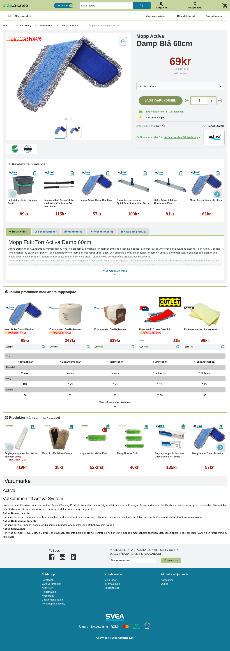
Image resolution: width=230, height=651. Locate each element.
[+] (220, 100)
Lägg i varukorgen (160, 100)
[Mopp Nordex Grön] (134, 438)
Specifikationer (46, 231)
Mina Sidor (110, 579)
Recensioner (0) (103, 231)
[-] (186, 100)
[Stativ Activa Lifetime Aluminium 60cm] (169, 185)
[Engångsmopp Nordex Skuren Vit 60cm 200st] (21, 438)
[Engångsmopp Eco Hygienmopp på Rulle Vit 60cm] (70, 314)
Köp (52, 192)
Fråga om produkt (134, 231)
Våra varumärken (51, 583)
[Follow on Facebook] (51, 558)
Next (217, 193)
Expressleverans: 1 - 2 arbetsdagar (165, 111)
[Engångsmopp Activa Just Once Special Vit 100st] (172, 438)
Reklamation (49, 591)
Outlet (164, 583)
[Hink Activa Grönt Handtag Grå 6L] (24, 185)
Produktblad (74, 231)
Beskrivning (19, 231)
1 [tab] (65, 119)
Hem (5, 25)
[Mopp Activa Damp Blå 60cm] (68, 75)
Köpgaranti (48, 595)
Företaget (47, 579)
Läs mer (33, 192)
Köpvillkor (47, 587)
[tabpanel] (68, 75)
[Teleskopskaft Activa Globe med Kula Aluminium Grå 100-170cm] (60, 185)
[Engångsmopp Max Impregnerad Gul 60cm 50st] (205, 314)
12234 (157, 126)
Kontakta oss (111, 587)
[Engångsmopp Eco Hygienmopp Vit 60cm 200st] (115, 314)
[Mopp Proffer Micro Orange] (59, 438)
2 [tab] (71, 119)
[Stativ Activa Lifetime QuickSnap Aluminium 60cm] (133, 185)
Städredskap (46, 25)
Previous (12, 193)
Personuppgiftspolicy (53, 603)
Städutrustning (23, 25)
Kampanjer (167, 579)
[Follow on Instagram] (62, 558)
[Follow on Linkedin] (73, 558)
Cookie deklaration (52, 599)
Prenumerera (171, 560)
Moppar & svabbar (71, 25)
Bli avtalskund (112, 583)
